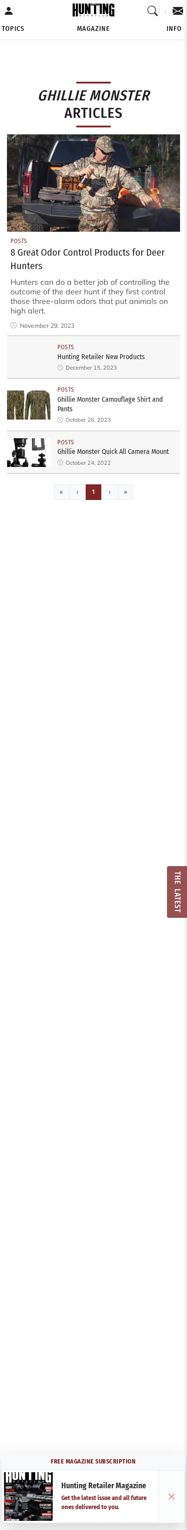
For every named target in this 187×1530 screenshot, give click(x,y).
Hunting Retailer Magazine (103, 1485)
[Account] (8, 11)
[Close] (172, 1496)
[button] (13, 28)
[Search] (152, 11)
